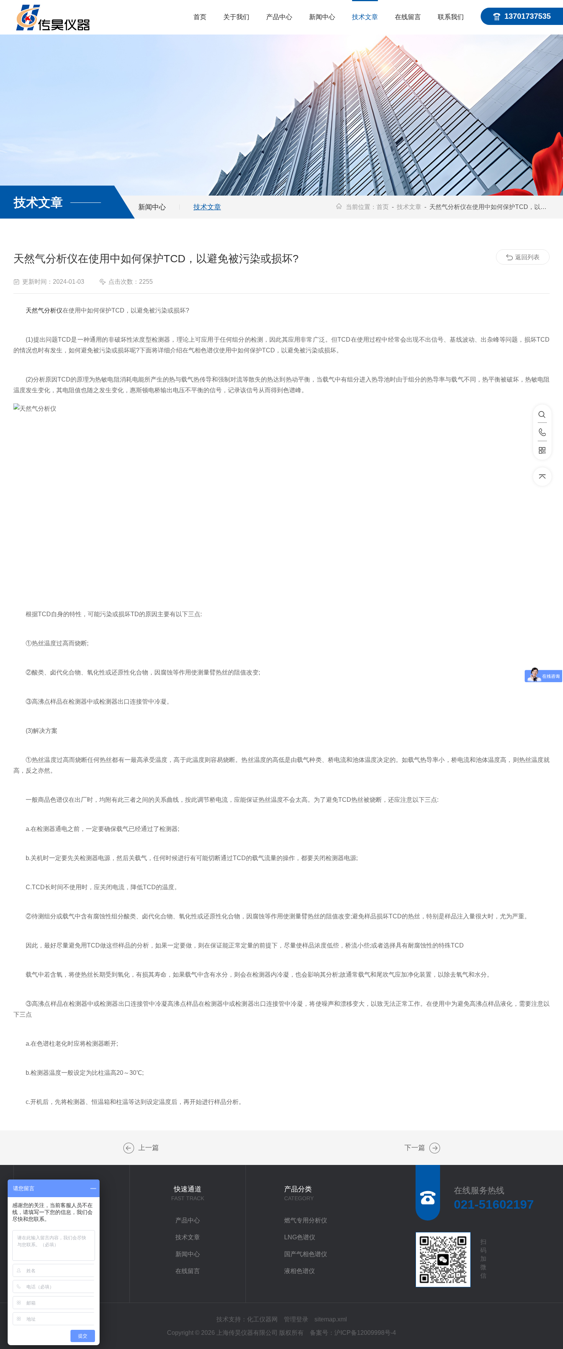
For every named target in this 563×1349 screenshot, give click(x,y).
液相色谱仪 (299, 1271)
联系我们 (451, 17)
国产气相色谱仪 (305, 1254)
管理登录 (296, 1319)
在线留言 (408, 17)
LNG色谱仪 (299, 1237)
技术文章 (365, 17)
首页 (199, 17)
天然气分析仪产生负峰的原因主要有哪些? (434, 1148)
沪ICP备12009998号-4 (365, 1332)
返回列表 (527, 257)
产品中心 (279, 17)
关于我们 (236, 17)
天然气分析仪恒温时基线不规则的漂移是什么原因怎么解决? (128, 1148)
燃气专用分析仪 (305, 1220)
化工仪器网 (262, 1319)
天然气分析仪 (44, 310)
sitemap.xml (330, 1319)
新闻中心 (322, 17)
